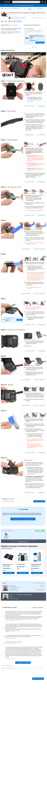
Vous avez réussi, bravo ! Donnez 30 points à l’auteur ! (23, 518)
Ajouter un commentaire (39, 497)
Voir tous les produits (6, 548)
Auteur (4, 583)
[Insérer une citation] (11, 668)
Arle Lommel (8, 658)
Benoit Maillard (8, 643)
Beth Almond (8, 638)
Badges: (42, 585)
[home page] (7, 2)
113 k (35, 17)
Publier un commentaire (38, 678)
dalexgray (7, 631)
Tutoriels (29, 8)
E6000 (32, 474)
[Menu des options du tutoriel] (44, 8)
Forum (34, 8)
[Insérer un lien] (9, 668)
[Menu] (2, 2)
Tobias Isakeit (13, 17)
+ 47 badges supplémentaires (39, 589)
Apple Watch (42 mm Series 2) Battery (36, 36)
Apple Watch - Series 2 (17, 8)
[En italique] (5, 668)
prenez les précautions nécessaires (11, 32)
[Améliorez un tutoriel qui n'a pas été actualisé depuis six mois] (43, 588)
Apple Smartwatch (7, 8)
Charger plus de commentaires (23, 662)
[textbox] (23, 673)
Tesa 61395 (29, 472)
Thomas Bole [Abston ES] (10, 620)
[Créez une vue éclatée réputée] (41, 588)
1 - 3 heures (5, 21)
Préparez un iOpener (30, 113)
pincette (27, 313)
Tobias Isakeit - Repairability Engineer (24, 594)
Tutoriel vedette (18, 21)
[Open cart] (42, 2)
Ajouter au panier (40, 42)
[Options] (2, 8)
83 (42, 17)
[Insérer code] (7, 668)
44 (38, 17)
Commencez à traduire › (23, 541)
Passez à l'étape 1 (14, 25)
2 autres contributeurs (22, 17)
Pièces (25, 8)
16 (45, 17)
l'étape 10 (8, 514)
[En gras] (3, 668)
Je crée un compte (29, 5)
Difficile (11, 21)
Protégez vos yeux (31, 168)
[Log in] (45, 2)
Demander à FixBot (30, 106)
